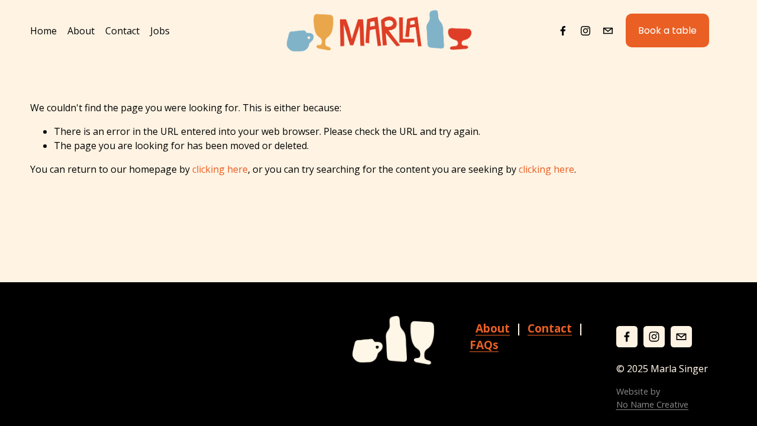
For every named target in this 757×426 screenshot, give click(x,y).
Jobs (160, 30)
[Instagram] (585, 31)
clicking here (220, 169)
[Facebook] (563, 31)
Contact (122, 30)
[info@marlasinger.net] (608, 31)
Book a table (667, 30)
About (81, 30)
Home (43, 30)
